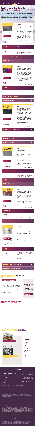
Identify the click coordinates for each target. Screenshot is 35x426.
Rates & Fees (7, 39)
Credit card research (3, 376)
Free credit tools (10, 373)
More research (10, 362)
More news (10, 346)
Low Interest (29, 354)
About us (16, 373)
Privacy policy (4, 380)
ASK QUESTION (28, 294)
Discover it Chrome (7, 227)
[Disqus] (17, 315)
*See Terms (7, 242)
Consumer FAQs (4, 377)
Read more (19, 289)
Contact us (16, 375)
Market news (4, 373)
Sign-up (31, 374)
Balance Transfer (28, 351)
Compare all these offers (29, 21)
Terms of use (4, 382)
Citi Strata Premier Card (7, 24)
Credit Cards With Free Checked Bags (9, 340)
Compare (6, 33)
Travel (28, 348)
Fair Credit (29, 356)
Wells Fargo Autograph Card (7, 66)
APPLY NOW (7, 36)
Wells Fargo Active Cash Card (7, 189)
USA (23, 381)
